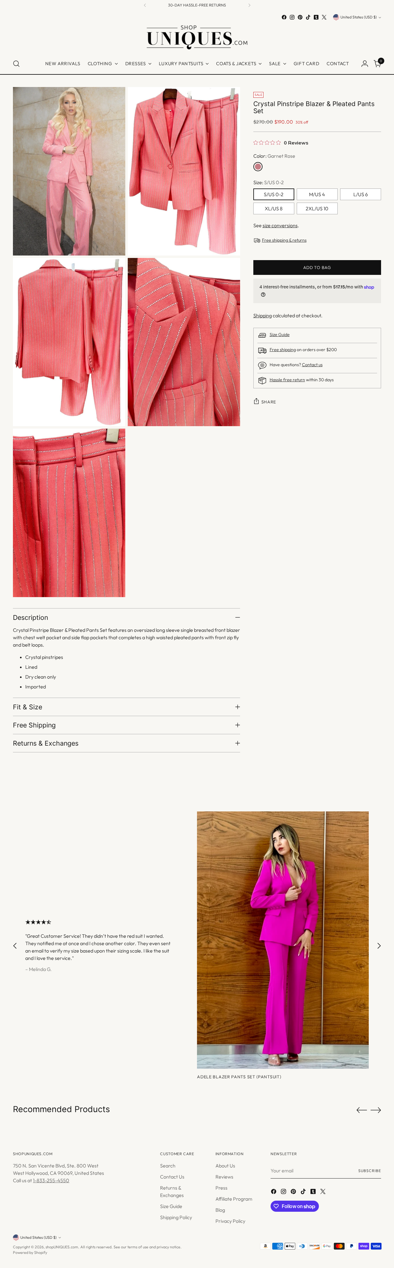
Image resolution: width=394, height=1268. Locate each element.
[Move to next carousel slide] (379, 945)
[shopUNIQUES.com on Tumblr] (316, 17)
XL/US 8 (274, 208)
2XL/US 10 (317, 208)
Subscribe (369, 1170)
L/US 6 (360, 194)
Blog (220, 1210)
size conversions (280, 225)
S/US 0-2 (273, 194)
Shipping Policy (176, 1217)
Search (167, 1166)
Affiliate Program (233, 1199)
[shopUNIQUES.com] (197, 37)
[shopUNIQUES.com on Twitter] (324, 17)
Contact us (312, 364)
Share (268, 402)
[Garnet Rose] (258, 166)
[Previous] (145, 5)
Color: (274, 156)
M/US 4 (317, 194)
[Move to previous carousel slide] (15, 945)
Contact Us (172, 1177)
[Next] (249, 5)
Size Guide (280, 334)
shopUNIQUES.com (62, 1247)
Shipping (262, 315)
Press (221, 1188)
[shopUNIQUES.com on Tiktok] (308, 17)
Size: (268, 182)
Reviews (224, 1177)
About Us (225, 1166)
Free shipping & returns (284, 240)
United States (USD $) (358, 17)
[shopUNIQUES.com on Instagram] (292, 17)
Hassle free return (287, 379)
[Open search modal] (16, 63)
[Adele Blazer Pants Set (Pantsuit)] (283, 940)
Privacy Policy (230, 1221)
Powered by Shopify (30, 1252)
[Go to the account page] (365, 63)
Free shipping (283, 349)
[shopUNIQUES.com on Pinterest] (300, 17)
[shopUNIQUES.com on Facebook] (284, 17)
